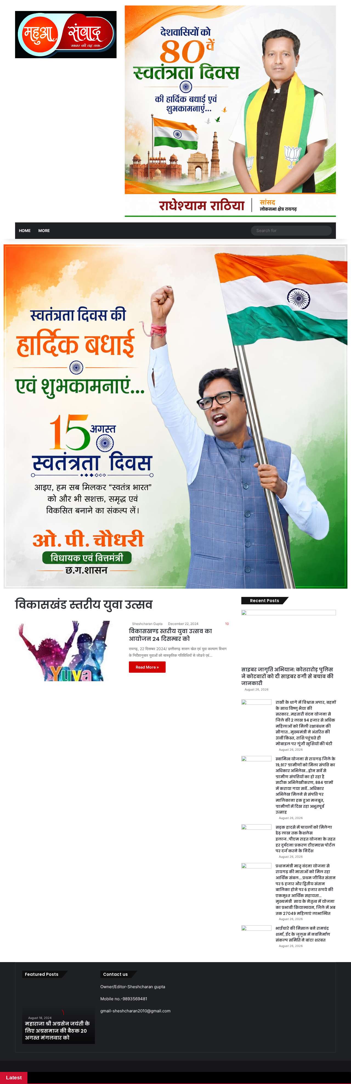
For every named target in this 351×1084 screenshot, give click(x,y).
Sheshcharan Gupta (147, 624)
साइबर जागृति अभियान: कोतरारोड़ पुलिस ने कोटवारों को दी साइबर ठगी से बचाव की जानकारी (287, 676)
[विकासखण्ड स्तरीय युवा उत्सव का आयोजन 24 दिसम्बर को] (68, 651)
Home (25, 230)
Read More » (147, 667)
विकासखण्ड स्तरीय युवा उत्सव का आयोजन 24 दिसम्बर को (170, 635)
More (44, 230)
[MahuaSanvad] (66, 34)
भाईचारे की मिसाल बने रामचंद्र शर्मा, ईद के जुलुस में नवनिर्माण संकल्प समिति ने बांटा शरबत (303, 934)
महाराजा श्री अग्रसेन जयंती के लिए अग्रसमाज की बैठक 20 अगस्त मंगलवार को (57, 1030)
